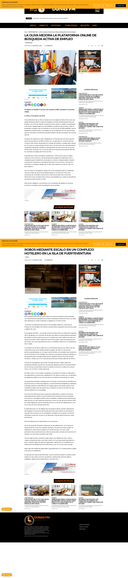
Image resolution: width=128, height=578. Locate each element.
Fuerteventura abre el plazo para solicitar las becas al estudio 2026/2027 (89, 139)
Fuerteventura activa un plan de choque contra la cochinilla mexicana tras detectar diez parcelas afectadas (91, 97)
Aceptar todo (121, 5)
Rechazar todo (109, 5)
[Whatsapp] (32, 104)
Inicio (25, 32)
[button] (6, 574)
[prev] (99, 18)
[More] (44, 104)
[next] (101, 18)
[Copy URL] (98, 45)
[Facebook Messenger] (38, 104)
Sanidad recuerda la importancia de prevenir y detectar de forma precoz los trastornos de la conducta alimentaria (91, 111)
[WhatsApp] (95, 45)
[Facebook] (88, 45)
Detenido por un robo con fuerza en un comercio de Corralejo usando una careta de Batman (91, 126)
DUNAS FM (49, 45)
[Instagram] (29, 104)
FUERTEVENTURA (33, 32)
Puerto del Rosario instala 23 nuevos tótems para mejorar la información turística (53, 18)
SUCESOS (81, 122)
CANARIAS (81, 107)
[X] (91, 45)
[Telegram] (102, 45)
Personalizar (98, 5)
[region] (64, 4)
